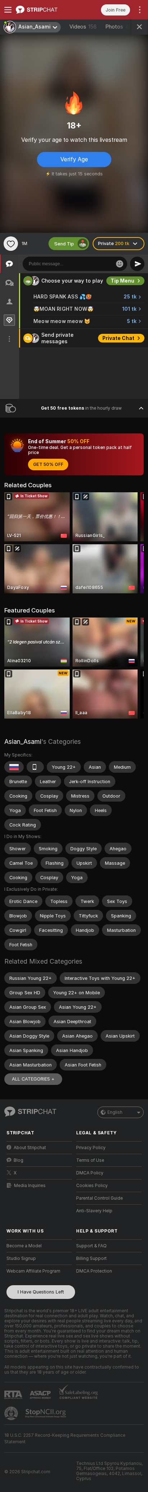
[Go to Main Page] (45, 9)
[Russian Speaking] (14, 767)
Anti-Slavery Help (94, 1210)
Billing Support (91, 1258)
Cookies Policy (92, 1185)
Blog (18, 1160)
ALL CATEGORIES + (33, 1079)
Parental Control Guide (99, 1198)
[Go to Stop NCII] (46, 1413)
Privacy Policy (91, 1147)
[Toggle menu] (8, 9)
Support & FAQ (91, 1245)
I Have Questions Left (41, 1292)
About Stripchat (30, 1147)
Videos (83, 26)
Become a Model (24, 1245)
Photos (120, 26)
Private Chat (118, 338)
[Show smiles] (119, 263)
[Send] (137, 264)
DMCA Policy (89, 1172)
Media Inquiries (30, 1185)
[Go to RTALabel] (14, 1394)
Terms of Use (90, 1160)
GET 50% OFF (48, 464)
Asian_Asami (22, 741)
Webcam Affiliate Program (33, 1271)
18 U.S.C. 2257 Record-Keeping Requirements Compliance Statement (64, 1438)
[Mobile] (35, 767)
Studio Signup (21, 1258)
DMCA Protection (94, 1271)
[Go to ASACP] (40, 1395)
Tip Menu (122, 281)
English (114, 1112)
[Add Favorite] (11, 243)
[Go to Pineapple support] (11, 1413)
